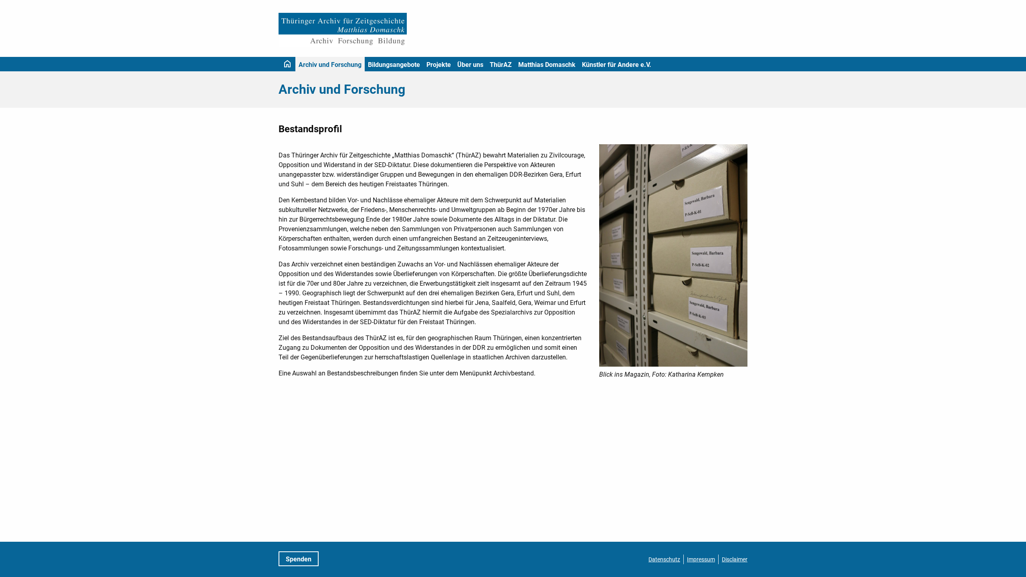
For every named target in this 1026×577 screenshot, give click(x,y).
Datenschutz (664, 559)
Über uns (470, 65)
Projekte (438, 65)
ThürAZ (501, 65)
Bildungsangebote (394, 65)
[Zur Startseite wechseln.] (343, 30)
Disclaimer (734, 559)
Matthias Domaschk (547, 65)
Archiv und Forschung (330, 65)
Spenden (298, 559)
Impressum (701, 559)
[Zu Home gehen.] (287, 64)
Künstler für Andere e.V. (616, 65)
